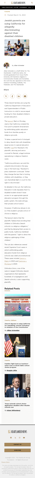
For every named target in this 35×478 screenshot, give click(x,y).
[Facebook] (10, 438)
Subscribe (17, 450)
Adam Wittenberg (13, 410)
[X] (15, 438)
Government (23, 7)
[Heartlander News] (18, 3)
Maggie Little (12, 370)
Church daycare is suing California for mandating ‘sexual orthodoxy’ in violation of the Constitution (17, 325)
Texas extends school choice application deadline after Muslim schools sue (17, 405)
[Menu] (5, 2)
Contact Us (17, 444)
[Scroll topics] (32, 7)
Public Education (7, 7)
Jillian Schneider (19, 65)
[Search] (32, 3)
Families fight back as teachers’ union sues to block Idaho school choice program (17, 365)
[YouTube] (24, 438)
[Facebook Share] (12, 97)
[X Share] (6, 97)
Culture (16, 7)
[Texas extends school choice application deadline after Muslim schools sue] (17, 385)
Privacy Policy (5, 462)
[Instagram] (19, 438)
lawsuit (10, 121)
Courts (7, 11)
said (12, 148)
